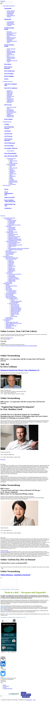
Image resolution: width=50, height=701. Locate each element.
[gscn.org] (3, 1)
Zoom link (9, 337)
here (9, 339)
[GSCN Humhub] (3, 670)
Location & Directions (7, 688)
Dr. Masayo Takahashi (5, 551)
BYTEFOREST (28, 699)
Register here (3, 459)
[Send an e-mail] (3, 660)
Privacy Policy (6, 686)
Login (34, 699)
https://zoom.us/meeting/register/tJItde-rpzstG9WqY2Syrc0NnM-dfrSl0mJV (21, 345)
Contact (4, 687)
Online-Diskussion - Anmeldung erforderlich (15, 575)
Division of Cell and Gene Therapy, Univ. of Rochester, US (20, 370)
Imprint (4, 685)
